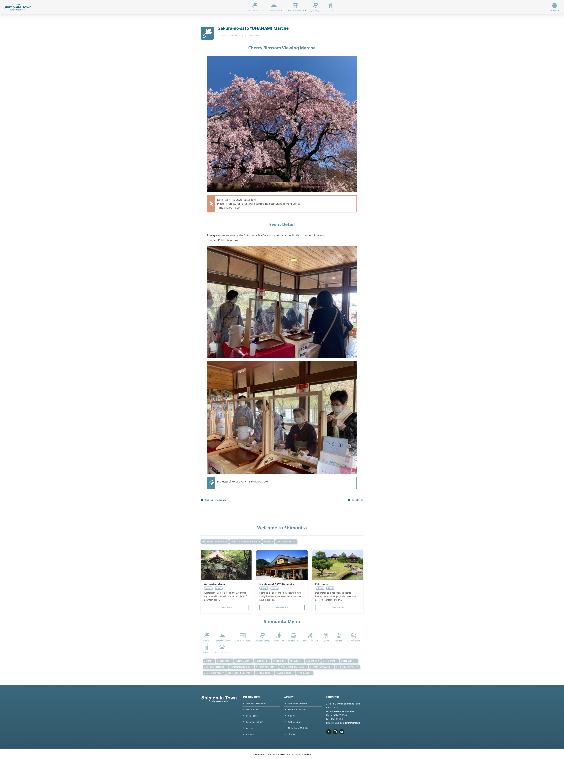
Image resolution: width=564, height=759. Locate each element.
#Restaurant (329, 660)
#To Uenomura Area (320, 666)
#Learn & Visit (242, 660)
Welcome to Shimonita (213, 541)
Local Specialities (254, 722)
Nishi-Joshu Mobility (298, 728)
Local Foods (252, 715)
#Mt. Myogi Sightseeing (292, 666)
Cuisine (292, 715)
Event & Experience (297, 709)
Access (267, 541)
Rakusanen (322, 584)
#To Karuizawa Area (346, 666)
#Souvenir (295, 660)
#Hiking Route (263, 672)
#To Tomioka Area (212, 672)
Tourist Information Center (244, 541)
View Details (226, 607)
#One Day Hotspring (214, 666)
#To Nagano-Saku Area (239, 672)
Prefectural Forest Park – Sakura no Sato (242, 481)
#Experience (223, 660)
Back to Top (357, 500)
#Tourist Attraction (265, 666)
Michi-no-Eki (252, 709)
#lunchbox (311, 660)
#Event (207, 660)
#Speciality (278, 660)
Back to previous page (215, 500)
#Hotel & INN (347, 660)
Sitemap (292, 734)
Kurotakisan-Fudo (214, 584)
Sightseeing (294, 722)
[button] (255, 7)
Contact (250, 734)
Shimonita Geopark (297, 703)
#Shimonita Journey (240, 666)
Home (223, 35)
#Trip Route (303, 672)
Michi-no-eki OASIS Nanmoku (276, 584)
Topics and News (284, 541)
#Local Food (261, 660)
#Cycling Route (283, 672)
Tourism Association (256, 703)
